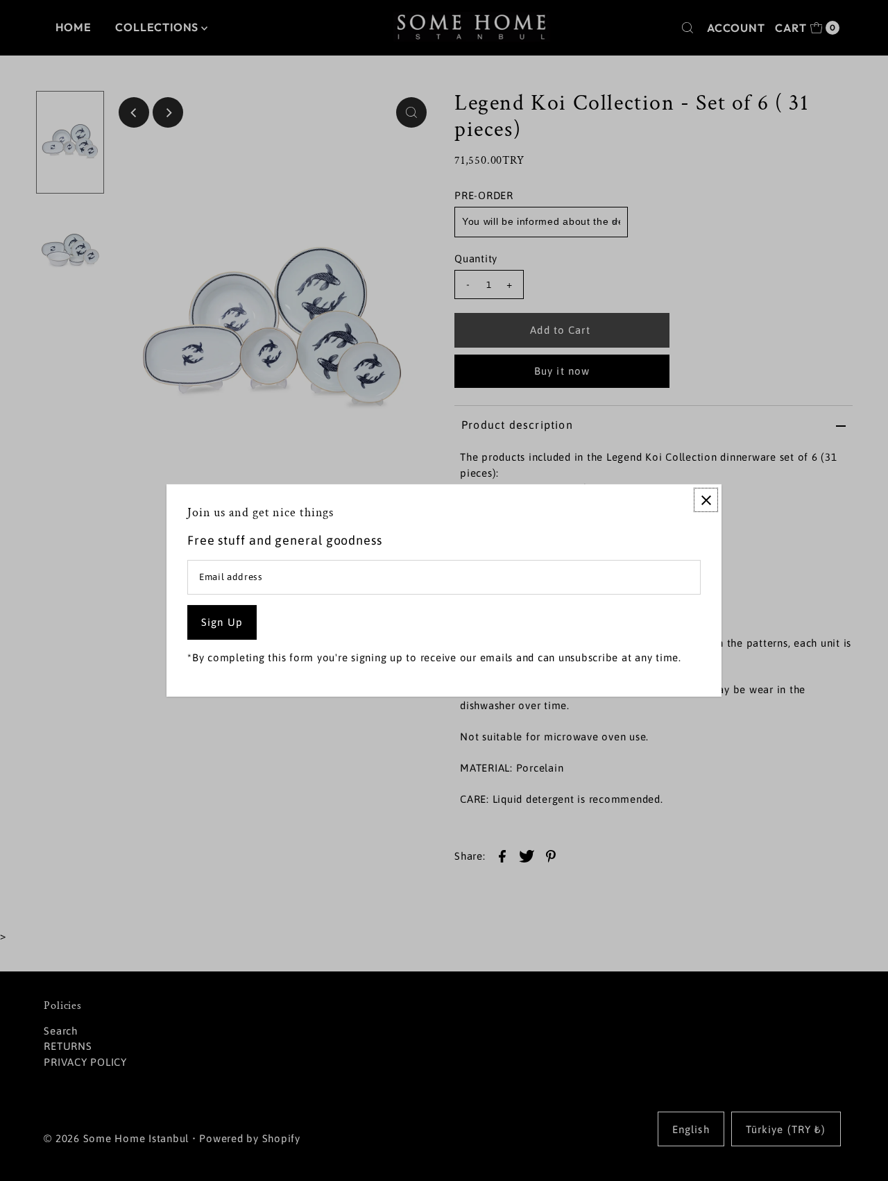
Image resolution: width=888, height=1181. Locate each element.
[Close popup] (706, 500)
